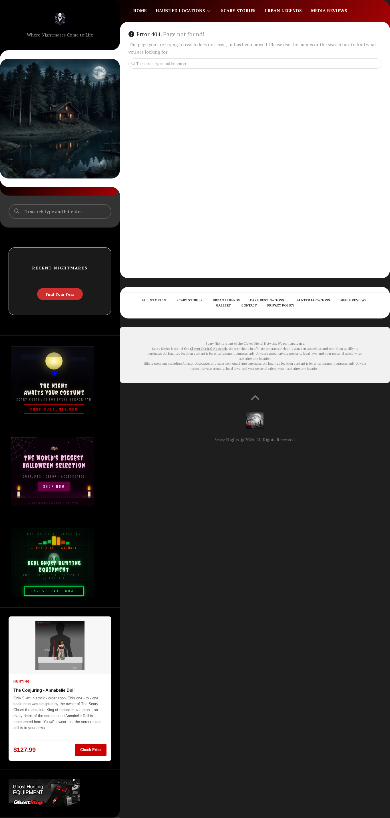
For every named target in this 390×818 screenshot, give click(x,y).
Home (139, 10)
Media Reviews (329, 10)
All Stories (154, 300)
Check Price (90, 750)
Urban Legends (283, 10)
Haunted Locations (180, 10)
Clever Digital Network (208, 349)
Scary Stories (238, 10)
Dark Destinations (267, 300)
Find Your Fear (60, 294)
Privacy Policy (280, 305)
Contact (249, 305)
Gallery (223, 305)
